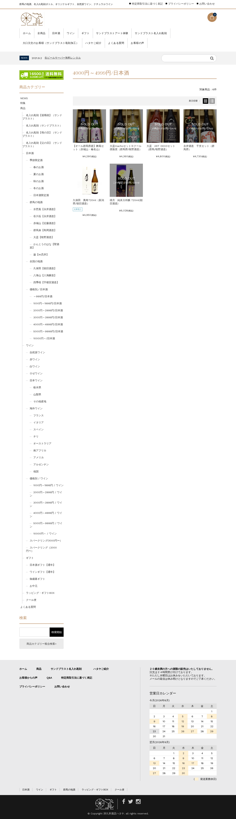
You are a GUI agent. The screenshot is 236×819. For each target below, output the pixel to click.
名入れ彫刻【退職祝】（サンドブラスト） (42, 117)
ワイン (71, 33)
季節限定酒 (36, 160)
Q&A (49, 677)
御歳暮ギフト (37, 578)
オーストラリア (42, 443)
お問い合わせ (207, 3)
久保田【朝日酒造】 (45, 268)
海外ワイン (36, 408)
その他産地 (39, 401)
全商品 (41, 33)
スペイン (38, 429)
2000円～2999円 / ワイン (46, 494)
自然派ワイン (37, 352)
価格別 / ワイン (39, 478)
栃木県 (37, 387)
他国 (36, 471)
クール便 (31, 599)
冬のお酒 (38, 188)
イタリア (38, 422)
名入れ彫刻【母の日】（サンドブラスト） (42, 134)
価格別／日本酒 (39, 289)
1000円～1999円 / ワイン (48, 485)
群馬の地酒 (36, 202)
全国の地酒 (36, 261)
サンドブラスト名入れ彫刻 (151, 33)
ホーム (27, 33)
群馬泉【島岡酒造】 (45, 230)
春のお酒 (38, 167)
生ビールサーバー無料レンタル (63, 57)
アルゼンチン (41, 464)
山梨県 (37, 394)
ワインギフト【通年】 (42, 571)
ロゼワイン (36, 373)
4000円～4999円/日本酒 (48, 324)
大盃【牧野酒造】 (43, 237)
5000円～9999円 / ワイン (46, 525)
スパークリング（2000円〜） (41, 549)
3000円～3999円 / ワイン (46, 504)
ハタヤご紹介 (93, 42)
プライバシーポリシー (181, 3)
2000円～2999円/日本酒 (48, 310)
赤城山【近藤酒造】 (45, 223)
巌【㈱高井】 (41, 254)
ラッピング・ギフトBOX (40, 592)
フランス (38, 415)
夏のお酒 (38, 174)
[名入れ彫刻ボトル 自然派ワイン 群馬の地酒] (31, 19)
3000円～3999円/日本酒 (48, 317)
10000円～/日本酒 (44, 338)
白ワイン (35, 366)
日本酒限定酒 (41, 195)
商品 (22, 108)
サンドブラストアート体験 (112, 33)
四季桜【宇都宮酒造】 (46, 282)
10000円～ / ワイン (45, 533)
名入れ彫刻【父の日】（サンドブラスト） (42, 144)
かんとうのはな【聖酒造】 (44, 246)
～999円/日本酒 (42, 296)
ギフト (85, 33)
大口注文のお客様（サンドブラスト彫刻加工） (51, 42)
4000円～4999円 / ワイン (46, 514)
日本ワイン (36, 380)
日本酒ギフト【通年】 (42, 564)
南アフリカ (39, 450)
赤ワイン (35, 359)
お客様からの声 (28, 677)
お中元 (33, 585)
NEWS (24, 98)
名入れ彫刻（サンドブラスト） (44, 125)
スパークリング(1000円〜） (46, 540)
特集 (22, 103)
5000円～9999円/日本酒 (48, 331)
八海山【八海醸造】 (45, 275)
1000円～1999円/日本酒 (47, 303)
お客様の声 (137, 42)
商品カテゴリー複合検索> (41, 643)
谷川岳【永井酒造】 (45, 216)
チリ (36, 436)
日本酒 (56, 33)
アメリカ (38, 457)
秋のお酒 (38, 181)
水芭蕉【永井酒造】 (45, 209)
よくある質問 (116, 42)
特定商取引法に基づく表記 (147, 3)
